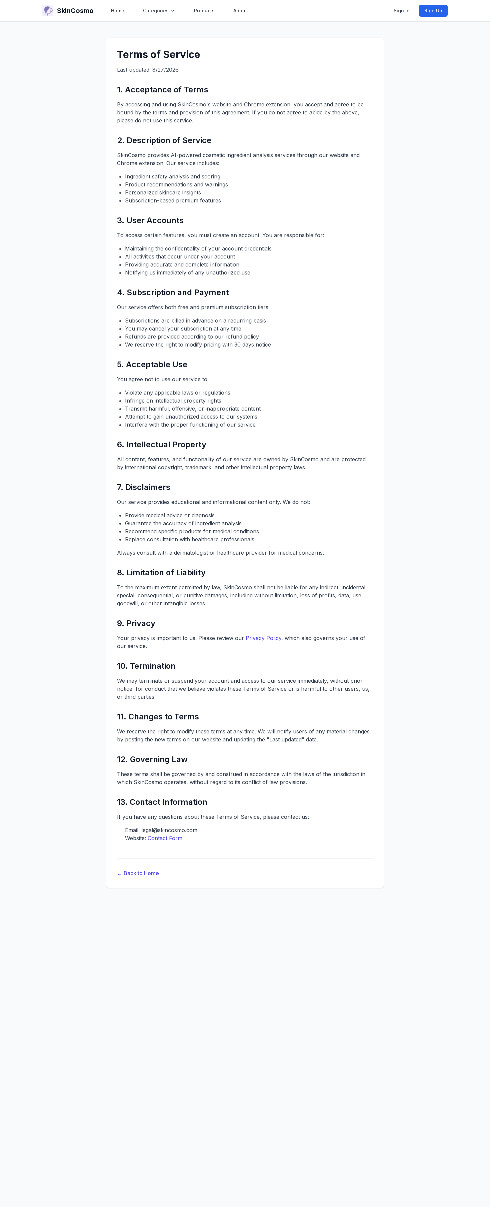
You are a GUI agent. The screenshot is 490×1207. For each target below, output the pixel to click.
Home (117, 10)
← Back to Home (138, 873)
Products (204, 10)
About (240, 10)
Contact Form (165, 838)
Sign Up (433, 10)
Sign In (402, 10)
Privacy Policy (263, 638)
